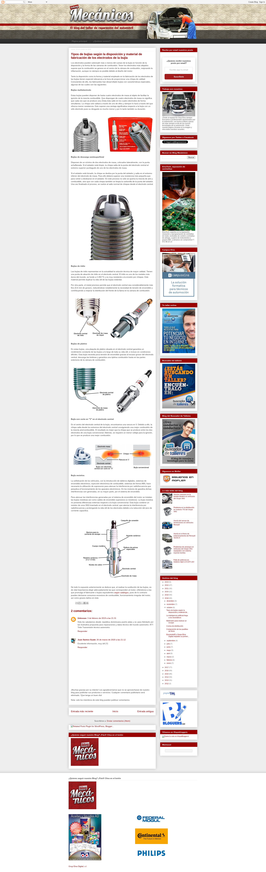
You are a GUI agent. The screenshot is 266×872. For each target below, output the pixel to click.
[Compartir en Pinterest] (87, 603)
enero (169, 663)
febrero (169, 660)
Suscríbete (179, 77)
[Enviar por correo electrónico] (76, 603)
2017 (167, 667)
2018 (167, 598)
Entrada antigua (145, 711)
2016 (167, 671)
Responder (82, 631)
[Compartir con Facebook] (84, 603)
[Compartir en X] (82, 603)
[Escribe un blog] (79, 603)
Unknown (82, 618)
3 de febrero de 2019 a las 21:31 (101, 618)
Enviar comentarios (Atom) (118, 721)
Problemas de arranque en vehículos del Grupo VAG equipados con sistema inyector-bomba (184, 550)
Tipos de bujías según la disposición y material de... (177, 611)
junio (169, 647)
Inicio (115, 711)
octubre (170, 607)
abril (168, 653)
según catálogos (121, 592)
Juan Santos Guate (87, 640)
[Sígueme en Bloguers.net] (174, 724)
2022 (167, 585)
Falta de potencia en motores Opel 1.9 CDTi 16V (184, 561)
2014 (167, 677)
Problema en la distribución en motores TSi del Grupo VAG (184, 510)
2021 (167, 588)
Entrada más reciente (82, 711)
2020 (167, 592)
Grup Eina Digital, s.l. (78, 866)
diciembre (171, 601)
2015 (167, 674)
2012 (167, 684)
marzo (169, 657)
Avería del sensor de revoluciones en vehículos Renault (183, 523)
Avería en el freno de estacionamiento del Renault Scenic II (184, 536)
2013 (167, 680)
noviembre (171, 604)
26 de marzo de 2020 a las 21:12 (111, 640)
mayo (169, 650)
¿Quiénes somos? (101, 41)
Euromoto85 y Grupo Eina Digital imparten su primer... (177, 635)
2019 (167, 595)
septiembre (171, 641)
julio (168, 644)
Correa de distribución (174, 626)
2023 (167, 582)
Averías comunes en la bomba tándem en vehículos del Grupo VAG (184, 496)
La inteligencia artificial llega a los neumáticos (177, 616)
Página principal (79, 41)
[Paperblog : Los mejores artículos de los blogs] (169, 695)
